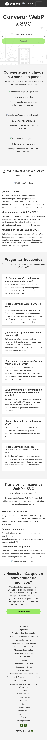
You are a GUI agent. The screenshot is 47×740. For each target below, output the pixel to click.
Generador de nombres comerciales (23, 636)
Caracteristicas (23, 697)
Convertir (23, 41)
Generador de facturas (23, 681)
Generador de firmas (23, 667)
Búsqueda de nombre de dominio (23, 684)
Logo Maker (23, 630)
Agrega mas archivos (23, 34)
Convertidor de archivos (23, 664)
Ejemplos (23, 701)
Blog (23, 704)
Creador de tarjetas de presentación (23, 674)
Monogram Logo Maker (23, 650)
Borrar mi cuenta (23, 707)
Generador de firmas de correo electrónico (23, 677)
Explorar (23, 660)
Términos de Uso (23, 711)
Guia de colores (23, 657)
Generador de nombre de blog (23, 643)
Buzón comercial (23, 687)
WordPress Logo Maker (23, 653)
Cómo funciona (23, 694)
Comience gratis (23, 611)
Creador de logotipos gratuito (23, 633)
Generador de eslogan (23, 647)
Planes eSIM (23, 670)
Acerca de (23, 714)
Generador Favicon (23, 640)
